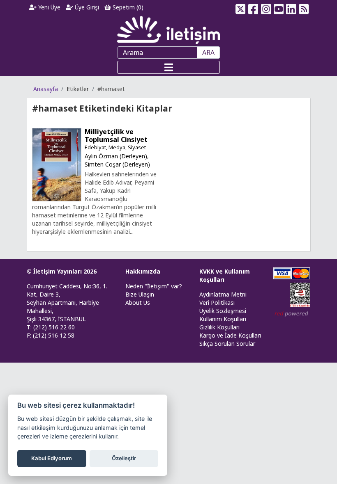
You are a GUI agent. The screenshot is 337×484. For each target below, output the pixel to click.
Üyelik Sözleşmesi (222, 311)
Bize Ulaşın (139, 294)
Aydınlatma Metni (223, 294)
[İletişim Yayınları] (168, 30)
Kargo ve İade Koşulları (230, 335)
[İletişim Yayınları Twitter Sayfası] (240, 7)
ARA (208, 52)
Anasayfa (45, 89)
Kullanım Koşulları (222, 319)
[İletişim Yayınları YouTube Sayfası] (278, 7)
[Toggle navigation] (168, 67)
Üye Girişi (86, 7)
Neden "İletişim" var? (153, 286)
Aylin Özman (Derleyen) (116, 156)
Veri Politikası (217, 302)
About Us (137, 302)
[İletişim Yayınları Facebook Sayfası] (253, 7)
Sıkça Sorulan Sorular (227, 343)
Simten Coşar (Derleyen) (117, 164)
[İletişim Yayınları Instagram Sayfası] (266, 7)
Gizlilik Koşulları (219, 327)
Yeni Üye (48, 7)
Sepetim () (127, 7)
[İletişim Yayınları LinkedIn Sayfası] (291, 7)
